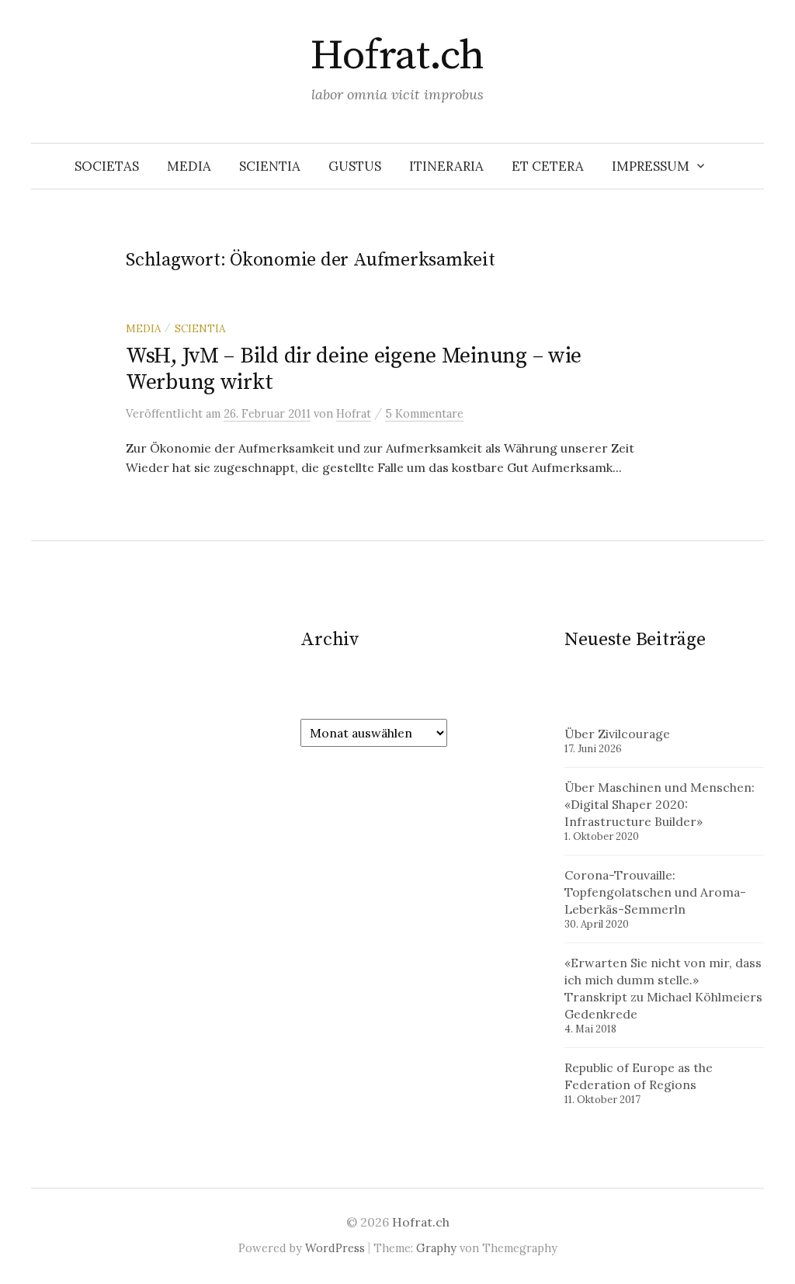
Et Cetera (548, 166)
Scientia (269, 166)
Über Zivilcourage (617, 733)
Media (189, 166)
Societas (107, 166)
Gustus (354, 166)
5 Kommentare (424, 413)
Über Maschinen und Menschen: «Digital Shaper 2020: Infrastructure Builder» (659, 804)
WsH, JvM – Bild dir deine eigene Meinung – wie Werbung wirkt (353, 369)
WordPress (335, 1248)
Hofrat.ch (397, 55)
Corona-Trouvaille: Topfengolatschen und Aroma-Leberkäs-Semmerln (655, 892)
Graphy (436, 1248)
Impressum (650, 166)
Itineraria (446, 166)
